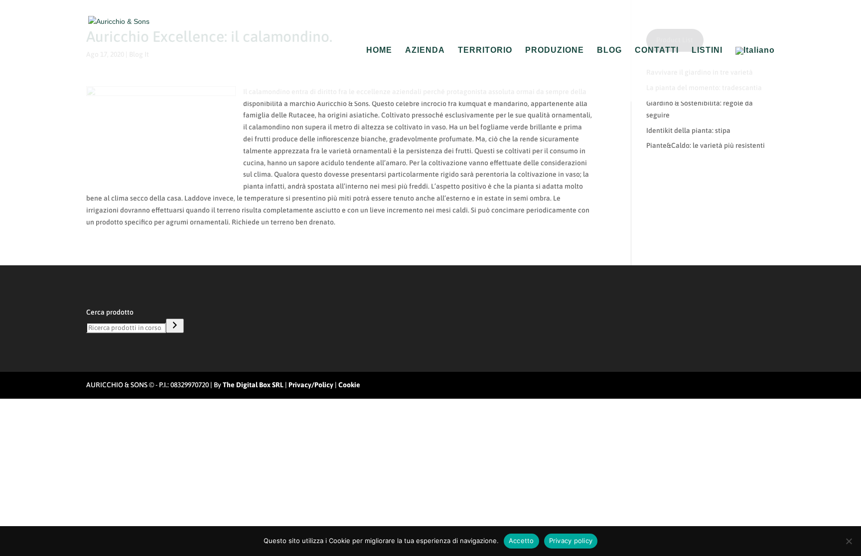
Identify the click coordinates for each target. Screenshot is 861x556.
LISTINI (707, 50)
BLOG (609, 50)
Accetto (521, 541)
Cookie (349, 385)
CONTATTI (657, 50)
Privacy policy (571, 541)
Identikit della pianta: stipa (688, 130)
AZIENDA (425, 50)
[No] (849, 541)
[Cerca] (175, 326)
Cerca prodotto (110, 312)
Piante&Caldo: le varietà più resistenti (705, 145)
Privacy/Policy (310, 385)
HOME (379, 50)
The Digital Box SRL (253, 385)
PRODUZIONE (554, 50)
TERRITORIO (485, 50)
